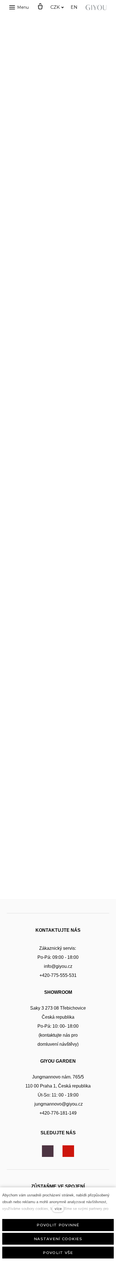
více (58, 1209)
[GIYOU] (97, 7)
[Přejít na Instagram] (47, 1151)
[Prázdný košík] (40, 7)
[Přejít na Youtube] (68, 1151)
